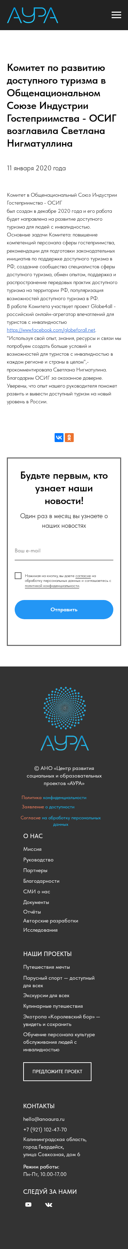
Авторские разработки (50, 920)
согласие (83, 575)
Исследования (40, 930)
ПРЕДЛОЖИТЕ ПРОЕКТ (57, 1071)
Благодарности (41, 881)
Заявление (33, 806)
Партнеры (35, 870)
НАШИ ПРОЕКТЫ (47, 953)
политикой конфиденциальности (52, 585)
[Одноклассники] (69, 437)
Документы (36, 902)
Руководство (38, 859)
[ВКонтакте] (59, 437)
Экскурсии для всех (46, 995)
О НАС (33, 836)
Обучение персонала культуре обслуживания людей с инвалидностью (59, 1042)
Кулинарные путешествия (53, 1006)
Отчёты (32, 911)
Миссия (32, 849)
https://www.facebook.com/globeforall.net (51, 330)
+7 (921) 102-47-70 (45, 1129)
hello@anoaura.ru (44, 1119)
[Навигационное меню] (116, 15)
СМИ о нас (36, 891)
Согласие (30, 817)
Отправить (64, 609)
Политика (32, 797)
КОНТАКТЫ (39, 1106)
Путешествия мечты (46, 967)
